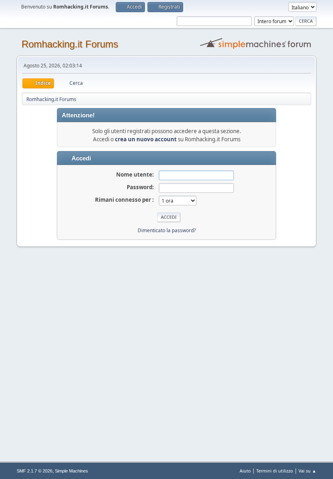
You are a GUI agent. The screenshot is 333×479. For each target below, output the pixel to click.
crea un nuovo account (146, 139)
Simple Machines (71, 470)
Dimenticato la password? (167, 230)
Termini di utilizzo (274, 471)
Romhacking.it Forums (70, 44)
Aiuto (245, 471)
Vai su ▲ (307, 471)
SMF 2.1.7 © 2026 (34, 470)
